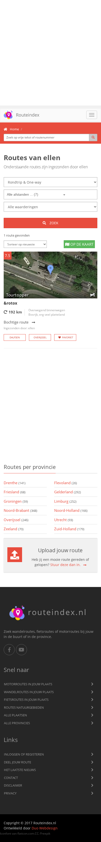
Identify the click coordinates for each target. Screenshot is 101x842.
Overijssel (40, 337)
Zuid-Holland (69, 528)
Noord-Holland (71, 510)
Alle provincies (17, 723)
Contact (11, 777)
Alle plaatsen (15, 715)
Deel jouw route (17, 762)
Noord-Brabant (20, 510)
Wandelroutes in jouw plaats (29, 692)
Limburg (65, 501)
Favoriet (67, 337)
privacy (10, 793)
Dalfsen (15, 337)
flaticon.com (25, 833)
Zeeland (14, 528)
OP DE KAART (81, 244)
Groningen (16, 501)
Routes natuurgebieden (24, 707)
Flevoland (65, 482)
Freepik (45, 833)
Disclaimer (13, 785)
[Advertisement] (50, 52)
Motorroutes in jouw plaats (28, 684)
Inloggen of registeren (24, 754)
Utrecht (63, 519)
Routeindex (27, 115)
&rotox (10, 303)
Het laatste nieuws (20, 770)
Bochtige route (19, 325)
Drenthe (14, 482)
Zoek (53, 223)
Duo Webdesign (45, 828)
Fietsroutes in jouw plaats (26, 699)
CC (37, 833)
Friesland (14, 491)
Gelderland (67, 491)
